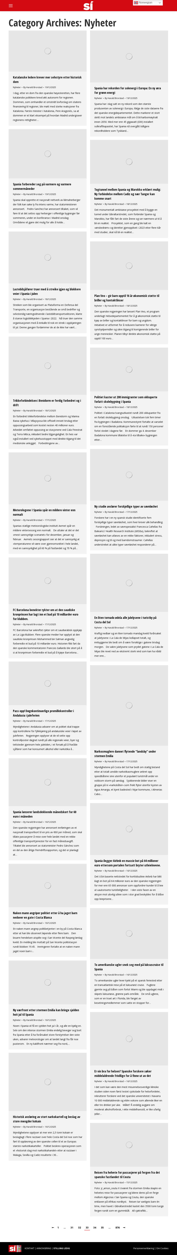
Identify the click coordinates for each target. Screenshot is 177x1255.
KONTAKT (29, 1248)
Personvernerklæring (143, 1248)
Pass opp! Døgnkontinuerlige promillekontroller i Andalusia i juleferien (43, 713)
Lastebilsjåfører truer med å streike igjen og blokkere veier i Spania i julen (47, 291)
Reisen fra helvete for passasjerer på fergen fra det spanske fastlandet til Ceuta (127, 1174)
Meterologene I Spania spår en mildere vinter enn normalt (44, 512)
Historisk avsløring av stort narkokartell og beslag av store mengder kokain (46, 1119)
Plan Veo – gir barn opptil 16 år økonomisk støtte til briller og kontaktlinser (126, 298)
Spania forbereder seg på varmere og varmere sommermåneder (42, 186)
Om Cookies (162, 1248)
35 (102, 1227)
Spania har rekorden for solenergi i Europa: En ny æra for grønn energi (127, 90)
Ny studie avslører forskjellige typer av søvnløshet (126, 506)
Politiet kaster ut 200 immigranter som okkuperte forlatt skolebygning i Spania (125, 399)
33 (87, 1227)
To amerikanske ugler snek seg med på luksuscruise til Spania (128, 967)
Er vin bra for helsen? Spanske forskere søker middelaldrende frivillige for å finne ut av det (122, 1073)
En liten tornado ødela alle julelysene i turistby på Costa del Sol (125, 620)
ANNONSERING (43, 1248)
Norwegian (145, 2)
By (32, 87)
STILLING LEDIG (61, 1248)
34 (94, 1227)
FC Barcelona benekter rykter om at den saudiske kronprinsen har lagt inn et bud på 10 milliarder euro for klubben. (45, 614)
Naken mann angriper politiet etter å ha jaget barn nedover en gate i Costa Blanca (45, 915)
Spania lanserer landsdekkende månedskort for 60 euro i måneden (44, 814)
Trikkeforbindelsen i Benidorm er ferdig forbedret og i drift (47, 402)
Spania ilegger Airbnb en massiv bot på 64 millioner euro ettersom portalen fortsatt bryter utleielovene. (127, 863)
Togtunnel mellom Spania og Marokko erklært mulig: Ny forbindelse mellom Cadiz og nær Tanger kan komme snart (127, 194)
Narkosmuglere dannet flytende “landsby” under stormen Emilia (125, 753)
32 (79, 1227)
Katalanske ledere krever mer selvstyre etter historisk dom (47, 79)
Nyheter (17, 87)
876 (117, 1227)
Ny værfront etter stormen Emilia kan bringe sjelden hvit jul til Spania (46, 1012)
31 (72, 1227)
